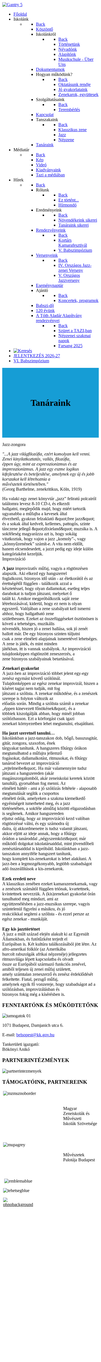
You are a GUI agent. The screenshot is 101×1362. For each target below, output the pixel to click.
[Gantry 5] (12, 4)
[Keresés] (22, 350)
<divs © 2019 (15, 1355)
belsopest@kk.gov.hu (35, 1034)
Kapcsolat (11, 1345)
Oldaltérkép (12, 1340)
